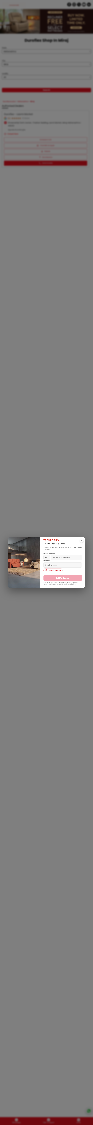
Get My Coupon (62, 578)
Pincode (46, 561)
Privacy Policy (70, 584)
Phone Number (49, 553)
